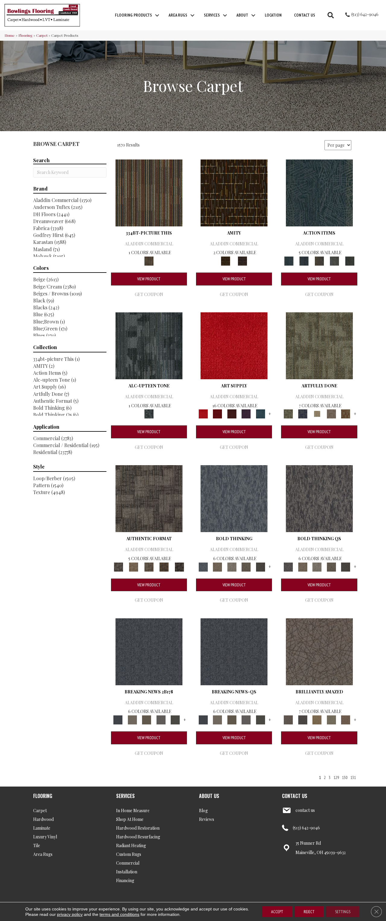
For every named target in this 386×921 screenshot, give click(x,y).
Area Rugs (178, 15)
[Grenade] (217, 566)
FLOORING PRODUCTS (133, 15)
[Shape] (234, 498)
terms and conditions (119, 914)
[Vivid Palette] (345, 413)
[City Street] (349, 260)
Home (10, 35)
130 (344, 777)
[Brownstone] (319, 260)
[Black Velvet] (242, 260)
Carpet (42, 35)
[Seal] (260, 566)
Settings (342, 911)
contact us (305, 810)
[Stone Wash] (260, 413)
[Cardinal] (234, 345)
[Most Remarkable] (302, 413)
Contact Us (304, 15)
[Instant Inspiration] (345, 719)
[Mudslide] (148, 192)
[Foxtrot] (148, 345)
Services (212, 15)
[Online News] (148, 651)
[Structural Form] (179, 566)
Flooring (25, 35)
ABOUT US (209, 796)
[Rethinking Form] (164, 566)
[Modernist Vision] (317, 413)
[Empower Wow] (331, 719)
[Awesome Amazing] (331, 413)
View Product (148, 279)
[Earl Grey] (334, 260)
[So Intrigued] (319, 651)
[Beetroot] (232, 413)
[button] (157, 15)
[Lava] (232, 566)
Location (273, 15)
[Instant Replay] (161, 719)
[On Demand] (175, 719)
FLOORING (42, 796)
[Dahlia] (217, 413)
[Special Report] (146, 719)
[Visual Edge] (148, 498)
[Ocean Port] (304, 260)
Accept (277, 911)
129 (336, 777)
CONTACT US (294, 796)
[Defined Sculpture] (133, 566)
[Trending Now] (132, 719)
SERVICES (125, 796)
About (242, 15)
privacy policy (70, 914)
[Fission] (246, 566)
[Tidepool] (319, 192)
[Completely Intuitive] (317, 719)
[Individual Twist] (149, 566)
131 (353, 777)
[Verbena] (246, 413)
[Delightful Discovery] (319, 345)
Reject (309, 911)
